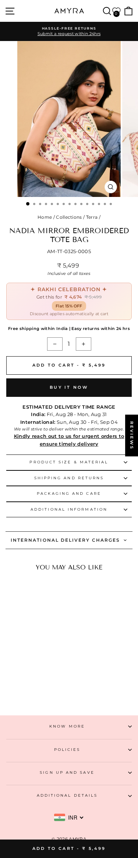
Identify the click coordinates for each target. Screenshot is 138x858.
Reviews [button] (131, 435)
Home (45, 217)
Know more (67, 726)
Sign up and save (67, 772)
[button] (28, 677)
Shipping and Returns (69, 478)
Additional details (67, 795)
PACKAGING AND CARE (69, 493)
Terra (92, 217)
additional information (69, 509)
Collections (69, 217)
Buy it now (69, 387)
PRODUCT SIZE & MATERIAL (68, 462)
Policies (67, 749)
